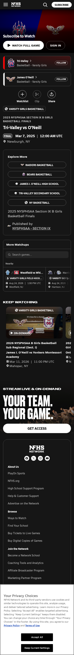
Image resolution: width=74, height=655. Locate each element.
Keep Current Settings (37, 648)
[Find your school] (45, 4)
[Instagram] (40, 458)
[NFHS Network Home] (16, 4)
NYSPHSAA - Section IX (31, 228)
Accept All (37, 637)
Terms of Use (32, 625)
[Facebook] (26, 458)
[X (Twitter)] (33, 458)
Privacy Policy (12, 625)
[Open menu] (5, 4)
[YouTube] (47, 458)
